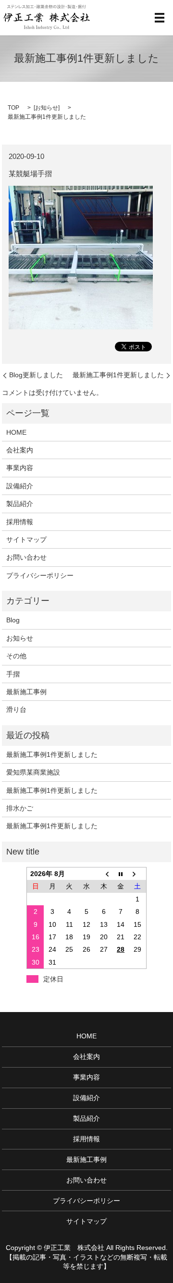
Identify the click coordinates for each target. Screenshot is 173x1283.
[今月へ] (120, 873)
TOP (13, 107)
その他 (16, 656)
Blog (13, 620)
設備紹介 (19, 486)
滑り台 (16, 709)
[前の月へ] (103, 873)
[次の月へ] (138, 873)
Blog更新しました (36, 375)
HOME (16, 432)
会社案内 (19, 450)
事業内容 (19, 468)
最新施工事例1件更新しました (118, 375)
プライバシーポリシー (40, 575)
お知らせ (46, 107)
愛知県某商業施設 (33, 772)
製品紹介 (19, 503)
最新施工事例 (26, 692)
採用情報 (19, 522)
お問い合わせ (26, 557)
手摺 (13, 674)
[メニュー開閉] (159, 18)
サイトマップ (26, 539)
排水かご (19, 808)
